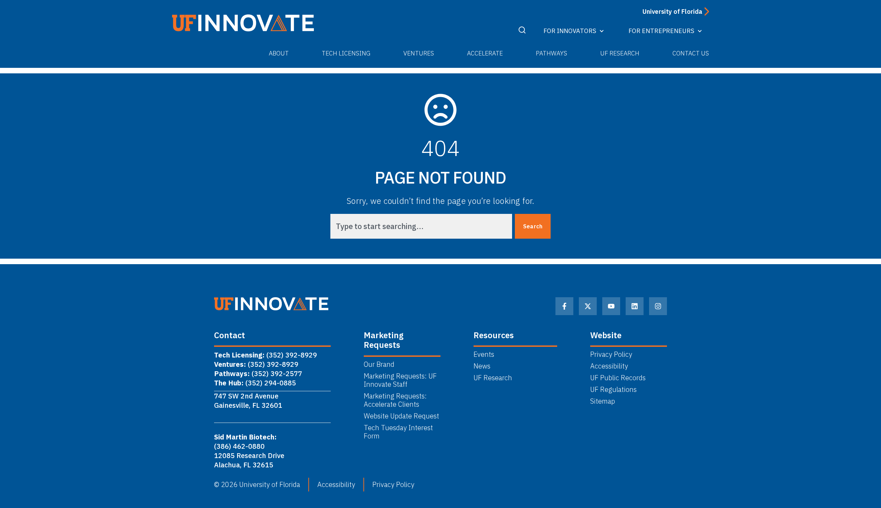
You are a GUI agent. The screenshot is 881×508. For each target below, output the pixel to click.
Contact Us (690, 53)
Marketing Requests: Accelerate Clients (395, 400)
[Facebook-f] (564, 306)
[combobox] (421, 226)
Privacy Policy (611, 354)
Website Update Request (401, 416)
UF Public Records (618, 378)
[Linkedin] (635, 306)
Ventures (418, 53)
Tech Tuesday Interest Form (398, 432)
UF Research (619, 53)
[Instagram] (658, 306)
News (482, 366)
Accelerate (485, 53)
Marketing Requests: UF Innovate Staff (400, 380)
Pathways (551, 53)
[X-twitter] (588, 306)
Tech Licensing (346, 53)
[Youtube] (611, 306)
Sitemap (602, 401)
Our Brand (379, 364)
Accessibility (609, 366)
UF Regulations (613, 389)
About (279, 53)
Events (484, 354)
